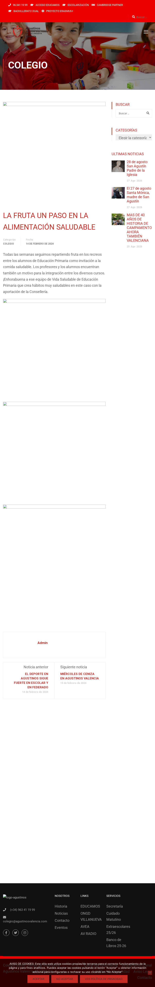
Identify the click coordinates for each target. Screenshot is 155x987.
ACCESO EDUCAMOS (48, 4)
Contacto (62, 920)
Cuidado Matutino (113, 916)
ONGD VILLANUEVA (90, 916)
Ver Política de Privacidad (104, 979)
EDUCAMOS (90, 906)
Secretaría (114, 906)
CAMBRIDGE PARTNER (110, 4)
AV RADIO (88, 933)
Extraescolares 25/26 (116, 929)
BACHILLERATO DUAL (26, 11)
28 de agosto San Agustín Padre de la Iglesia (137, 168)
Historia (61, 906)
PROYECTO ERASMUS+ (59, 11)
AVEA (85, 926)
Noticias (61, 913)
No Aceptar (64, 979)
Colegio (8, 243)
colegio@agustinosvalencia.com (25, 921)
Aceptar (38, 979)
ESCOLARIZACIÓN (78, 4)
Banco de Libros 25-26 (116, 943)
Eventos (61, 927)
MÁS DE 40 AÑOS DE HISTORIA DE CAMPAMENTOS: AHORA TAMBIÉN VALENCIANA (141, 228)
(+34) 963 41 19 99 (22, 910)
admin (43, 643)
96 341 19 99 (20, 4)
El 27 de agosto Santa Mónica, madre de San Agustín (139, 194)
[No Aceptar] (150, 973)
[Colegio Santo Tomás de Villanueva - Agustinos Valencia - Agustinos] (44, 31)
